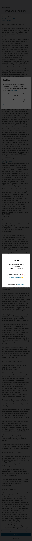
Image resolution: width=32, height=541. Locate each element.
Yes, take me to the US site (15, 274)
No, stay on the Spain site (15, 277)
